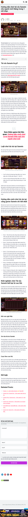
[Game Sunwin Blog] (2, 1)
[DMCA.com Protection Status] (5, 480)
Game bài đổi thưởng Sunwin (7, 13)
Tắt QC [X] (26, 508)
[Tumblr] (8, 475)
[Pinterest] (5, 475)
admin (8, 19)
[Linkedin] (2, 475)
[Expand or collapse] (25, 59)
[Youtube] (11, 475)
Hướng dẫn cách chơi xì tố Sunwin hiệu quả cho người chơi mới (14, 136)
